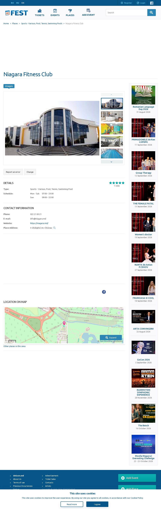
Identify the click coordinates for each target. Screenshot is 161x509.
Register (128, 3)
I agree (97, 504)
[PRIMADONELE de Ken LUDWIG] (143, 127)
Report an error (13, 172)
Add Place (132, 489)
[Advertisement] (80, 48)
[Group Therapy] (143, 160)
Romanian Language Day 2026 (143, 108)
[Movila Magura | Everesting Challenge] (143, 444)
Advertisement (51, 476)
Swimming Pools (55, 23)
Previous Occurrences (22, 486)
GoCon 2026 (143, 360)
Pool (38, 23)
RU (17, 3)
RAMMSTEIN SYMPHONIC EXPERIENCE (143, 392)
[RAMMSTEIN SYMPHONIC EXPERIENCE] (143, 378)
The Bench (143, 425)
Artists (48, 486)
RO (12, 3)
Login (142, 3)
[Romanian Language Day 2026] (143, 95)
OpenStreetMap (106, 341)
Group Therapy (143, 173)
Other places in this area (14, 346)
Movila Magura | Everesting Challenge (143, 457)
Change (30, 172)
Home (6, 23)
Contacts (49, 483)
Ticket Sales (50, 479)
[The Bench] (143, 413)
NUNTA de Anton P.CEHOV (143, 266)
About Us (17, 479)
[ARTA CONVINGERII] (143, 316)
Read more (72, 504)
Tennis (44, 23)
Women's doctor (143, 234)
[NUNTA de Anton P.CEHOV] (143, 253)
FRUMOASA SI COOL (143, 298)
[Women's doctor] (143, 222)
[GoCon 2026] (143, 347)
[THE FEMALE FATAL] (143, 191)
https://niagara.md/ (39, 223)
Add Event (132, 478)
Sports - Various (28, 23)
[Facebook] (104, 292)
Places (15, 23)
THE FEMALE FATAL (143, 204)
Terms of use (19, 483)
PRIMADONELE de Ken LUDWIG (143, 141)
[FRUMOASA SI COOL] (143, 285)
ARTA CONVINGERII (143, 329)
